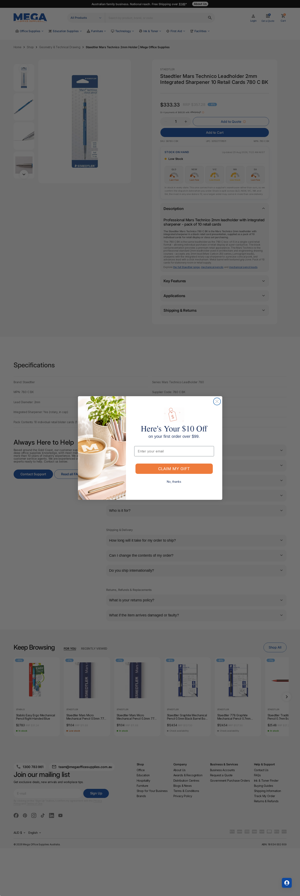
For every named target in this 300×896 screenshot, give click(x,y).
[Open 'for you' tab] (287, 883)
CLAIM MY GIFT (174, 468)
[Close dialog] (217, 401)
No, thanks (174, 481)
